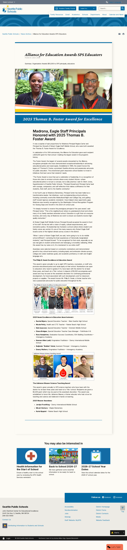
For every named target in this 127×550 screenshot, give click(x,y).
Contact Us (6, 520)
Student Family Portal (67, 8)
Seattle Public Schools (10, 34)
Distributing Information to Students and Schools (25, 526)
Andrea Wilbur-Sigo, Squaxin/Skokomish (66, 538)
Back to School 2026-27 (63, 466)
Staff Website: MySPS (73, 520)
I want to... (84, 8)
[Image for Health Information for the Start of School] (31, 456)
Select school (8, 2)
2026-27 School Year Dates (93, 468)
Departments (95, 15)
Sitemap (68, 517)
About (104, 15)
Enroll (67, 15)
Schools (85, 15)
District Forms (101, 510)
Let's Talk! (116, 547)
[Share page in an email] (119, 34)
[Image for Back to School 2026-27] (63, 456)
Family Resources (56, 15)
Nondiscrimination (71, 510)
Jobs (66, 513)
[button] (14, 2)
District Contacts (102, 513)
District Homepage (103, 507)
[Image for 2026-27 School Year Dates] (95, 456)
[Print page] (123, 34)
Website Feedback (103, 520)
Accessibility (69, 507)
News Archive (26, 34)
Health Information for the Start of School (29, 468)
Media (98, 517)
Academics (76, 15)
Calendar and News (116, 15)
